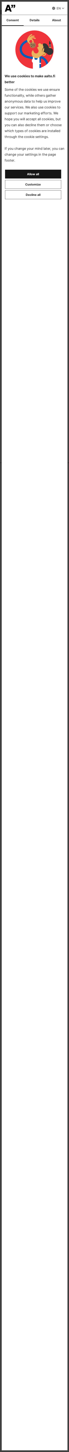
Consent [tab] (12, 20)
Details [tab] (35, 20)
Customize (33, 184)
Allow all (33, 174)
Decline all (33, 195)
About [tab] (56, 20)
